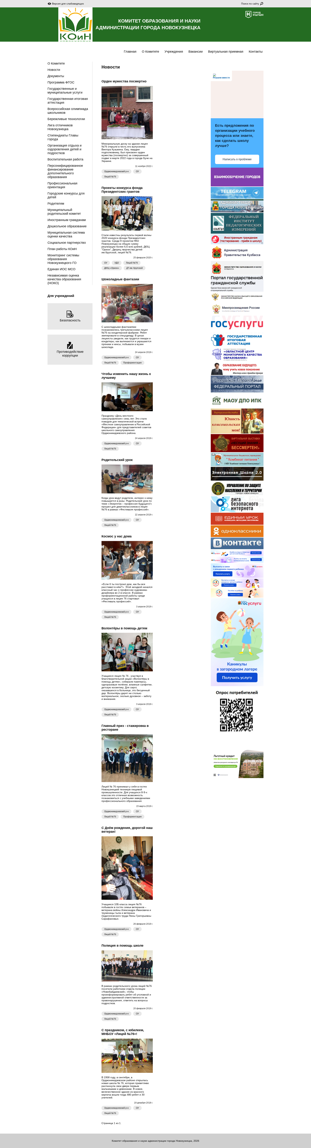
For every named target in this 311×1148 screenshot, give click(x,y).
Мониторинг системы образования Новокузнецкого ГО (63, 259)
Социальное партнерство (67, 242)
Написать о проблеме (237, 159)
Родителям (56, 203)
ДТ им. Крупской (134, 268)
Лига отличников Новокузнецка (60, 127)
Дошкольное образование (67, 226)
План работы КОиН (62, 249)
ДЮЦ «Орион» (111, 268)
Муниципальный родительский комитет (64, 211)
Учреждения (173, 51)
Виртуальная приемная (225, 51)
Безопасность (70, 320)
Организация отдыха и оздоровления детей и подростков (65, 149)
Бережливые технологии (66, 119)
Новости (54, 70)
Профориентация (132, 362)
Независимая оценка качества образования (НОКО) (64, 279)
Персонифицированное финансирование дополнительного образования (65, 171)
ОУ (137, 171)
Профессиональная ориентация (62, 185)
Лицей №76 (110, 176)
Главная (130, 51)
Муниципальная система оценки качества (66, 234)
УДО (116, 263)
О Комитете (150, 51)
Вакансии (195, 51)
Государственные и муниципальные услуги (65, 90)
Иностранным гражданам (67, 220)
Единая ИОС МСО (61, 269)
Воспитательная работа (65, 159)
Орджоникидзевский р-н (116, 171)
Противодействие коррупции (70, 353)
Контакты (256, 51)
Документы (56, 76)
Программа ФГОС (61, 82)
